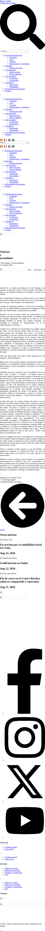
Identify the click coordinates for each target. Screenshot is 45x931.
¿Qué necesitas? (10, 76)
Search (4, 51)
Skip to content (5, 1)
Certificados (13, 78)
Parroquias (8, 66)
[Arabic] (14, 139)
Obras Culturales (15, 74)
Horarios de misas (15, 68)
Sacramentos (13, 80)
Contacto (8, 91)
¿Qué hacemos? (10, 70)
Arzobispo (13, 57)
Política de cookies (11, 868)
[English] (10, 139)
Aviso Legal (9, 849)
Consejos (12, 62)
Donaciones (13, 85)
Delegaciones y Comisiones (19, 64)
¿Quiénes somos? (11, 847)
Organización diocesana (13, 55)
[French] (6, 139)
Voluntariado (14, 87)
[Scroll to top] (1, 930)
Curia (11, 60)
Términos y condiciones (13, 873)
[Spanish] (2, 139)
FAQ (6, 875)
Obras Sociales (14, 72)
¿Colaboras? (9, 83)
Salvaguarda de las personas (15, 89)
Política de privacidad (12, 871)
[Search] (28, 142)
